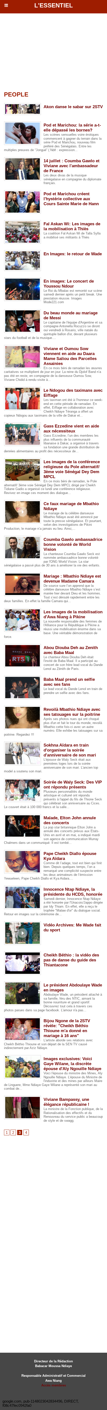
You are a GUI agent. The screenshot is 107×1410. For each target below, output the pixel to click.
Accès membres (53, 1385)
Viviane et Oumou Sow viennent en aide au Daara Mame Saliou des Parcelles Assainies (70, 356)
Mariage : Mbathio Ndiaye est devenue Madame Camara (72, 579)
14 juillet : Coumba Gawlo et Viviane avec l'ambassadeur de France (72, 166)
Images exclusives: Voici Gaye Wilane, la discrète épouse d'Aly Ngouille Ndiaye (72, 1063)
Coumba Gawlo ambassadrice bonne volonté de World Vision (73, 544)
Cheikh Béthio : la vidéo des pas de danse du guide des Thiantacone (71, 960)
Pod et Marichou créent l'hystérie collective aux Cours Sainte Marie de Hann (71, 199)
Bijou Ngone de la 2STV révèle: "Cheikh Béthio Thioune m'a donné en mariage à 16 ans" (67, 1028)
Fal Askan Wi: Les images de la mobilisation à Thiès (72, 226)
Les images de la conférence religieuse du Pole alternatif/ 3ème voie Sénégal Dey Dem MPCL (72, 469)
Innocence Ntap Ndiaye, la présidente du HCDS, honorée (73, 892)
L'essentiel (53, 5)
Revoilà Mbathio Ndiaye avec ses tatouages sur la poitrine (72, 712)
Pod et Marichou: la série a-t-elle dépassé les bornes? (72, 127)
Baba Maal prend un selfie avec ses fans (69, 682)
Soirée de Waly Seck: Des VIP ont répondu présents (73, 784)
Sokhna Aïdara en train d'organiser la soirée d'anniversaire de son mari (70, 750)
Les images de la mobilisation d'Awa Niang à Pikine (73, 614)
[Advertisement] (44, 50)
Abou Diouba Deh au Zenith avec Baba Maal (71, 650)
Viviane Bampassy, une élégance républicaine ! (66, 1102)
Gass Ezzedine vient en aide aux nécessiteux (71, 428)
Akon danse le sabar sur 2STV (73, 106)
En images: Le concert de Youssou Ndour (69, 284)
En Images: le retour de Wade (73, 254)
